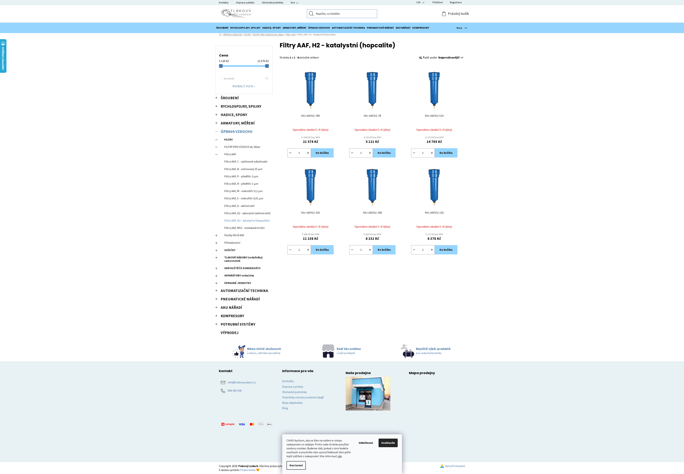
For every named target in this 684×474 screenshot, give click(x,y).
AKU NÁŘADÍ (231, 307)
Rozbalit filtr (242, 86)
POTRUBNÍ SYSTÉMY (238, 324)
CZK (418, 2)
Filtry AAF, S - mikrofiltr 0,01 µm (243, 198)
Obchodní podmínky (272, 2)
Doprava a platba (245, 2)
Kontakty (224, 2)
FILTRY (228, 140)
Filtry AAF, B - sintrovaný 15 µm (243, 169)
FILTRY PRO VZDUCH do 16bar (242, 147)
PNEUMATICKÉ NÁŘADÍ (240, 299)
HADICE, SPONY (234, 114)
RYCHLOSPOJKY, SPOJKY (241, 106)
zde (339, 456)
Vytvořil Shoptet (455, 466)
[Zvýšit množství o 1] (308, 152)
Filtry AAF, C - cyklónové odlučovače (245, 162)
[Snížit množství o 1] (290, 152)
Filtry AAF (230, 154)
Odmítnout (366, 443)
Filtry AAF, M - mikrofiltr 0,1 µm (243, 191)
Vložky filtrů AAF (234, 235)
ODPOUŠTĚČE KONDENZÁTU (242, 268)
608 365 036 (235, 391)
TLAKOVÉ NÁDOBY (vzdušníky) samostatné (243, 259)
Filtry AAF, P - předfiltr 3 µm (241, 176)
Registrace (456, 2)
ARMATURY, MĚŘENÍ (238, 123)
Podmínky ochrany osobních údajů (303, 397)
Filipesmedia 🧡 (250, 470)
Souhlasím (388, 443)
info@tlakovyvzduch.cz (242, 382)
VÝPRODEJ (230, 332)
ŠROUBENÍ (230, 98)
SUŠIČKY (229, 250)
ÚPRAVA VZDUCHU (236, 131)
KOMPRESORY (232, 316)
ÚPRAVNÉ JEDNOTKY (237, 283)
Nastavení (296, 465)
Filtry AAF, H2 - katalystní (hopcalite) (246, 221)
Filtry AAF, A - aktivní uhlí (239, 206)
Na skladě (245, 78)
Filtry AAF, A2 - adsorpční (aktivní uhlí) (247, 213)
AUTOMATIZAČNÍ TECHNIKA (244, 290)
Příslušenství (232, 243)
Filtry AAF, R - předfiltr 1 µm (241, 184)
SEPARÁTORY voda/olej (239, 275)
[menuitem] (222, 28)
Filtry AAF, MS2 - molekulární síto (244, 228)
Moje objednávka (292, 403)
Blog (285, 408)
